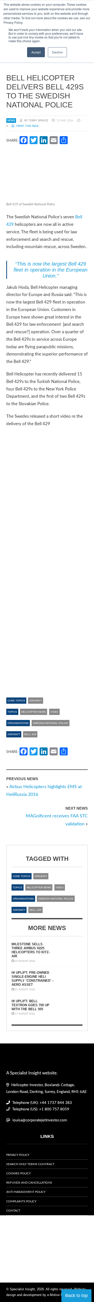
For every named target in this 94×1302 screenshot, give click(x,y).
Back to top (76, 1295)
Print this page (27, 126)
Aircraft (35, 700)
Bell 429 (30, 734)
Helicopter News (33, 711)
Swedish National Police (50, 723)
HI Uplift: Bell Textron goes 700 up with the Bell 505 (30, 1005)
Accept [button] (36, 52)
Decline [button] (57, 52)
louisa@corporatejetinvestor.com (40, 1120)
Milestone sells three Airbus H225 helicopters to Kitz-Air (31, 950)
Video (54, 711)
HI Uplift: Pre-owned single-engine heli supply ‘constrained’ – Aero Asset (33, 979)
